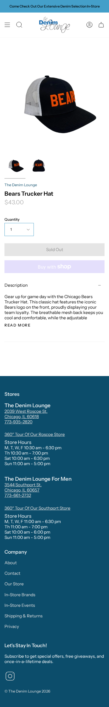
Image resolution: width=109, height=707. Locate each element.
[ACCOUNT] (89, 25)
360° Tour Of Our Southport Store (37, 508)
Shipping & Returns (23, 615)
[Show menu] (7, 25)
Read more (17, 325)
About (10, 562)
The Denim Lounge (20, 185)
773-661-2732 (17, 495)
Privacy (11, 626)
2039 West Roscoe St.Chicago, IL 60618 (26, 414)
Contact (12, 573)
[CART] (101, 25)
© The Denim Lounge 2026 (27, 691)
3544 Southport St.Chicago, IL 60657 (23, 487)
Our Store (14, 583)
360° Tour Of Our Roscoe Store (34, 434)
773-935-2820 (18, 421)
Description (16, 285)
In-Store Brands (19, 594)
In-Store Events (19, 605)
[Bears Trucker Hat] (14, 165)
